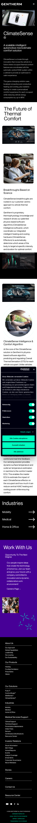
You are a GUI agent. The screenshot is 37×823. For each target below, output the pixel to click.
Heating (8, 667)
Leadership (9, 653)
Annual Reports (10, 750)
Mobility (6, 512)
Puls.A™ (7, 691)
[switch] (32, 411)
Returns (8, 731)
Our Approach (10, 648)
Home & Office (10, 526)
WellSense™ (9, 696)
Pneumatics (9, 672)
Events (7, 753)
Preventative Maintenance (14, 726)
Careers (8, 778)
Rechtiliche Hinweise (20, 816)
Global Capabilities (11, 650)
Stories (8, 770)
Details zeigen (25, 432)
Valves (7, 674)
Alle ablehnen (18, 452)
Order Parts (9, 729)
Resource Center (11, 736)
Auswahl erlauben (18, 445)
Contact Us (10, 787)
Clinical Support (10, 721)
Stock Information (11, 745)
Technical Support (11, 724)
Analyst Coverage (11, 755)
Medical (6, 519)
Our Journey (9, 655)
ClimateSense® (10, 698)
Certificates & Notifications (14, 734)
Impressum (21, 818)
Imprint (15, 818)
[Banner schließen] (34, 369)
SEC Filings (9, 748)
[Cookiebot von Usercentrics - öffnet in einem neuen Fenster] (21, 369)
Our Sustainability (11, 657)
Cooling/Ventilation (11, 669)
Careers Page (13, 589)
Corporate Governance (13, 760)
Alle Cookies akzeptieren (18, 438)
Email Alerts (9, 758)
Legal (11, 816)
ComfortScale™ (10, 693)
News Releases (10, 763)
